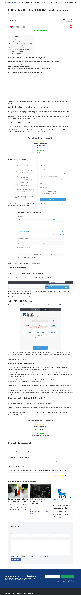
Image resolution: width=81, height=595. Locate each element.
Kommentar (14, 538)
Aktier (18, 504)
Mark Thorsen (13, 13)
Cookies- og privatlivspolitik (24, 593)
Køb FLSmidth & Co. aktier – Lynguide (19, 40)
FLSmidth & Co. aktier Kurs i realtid (18, 42)
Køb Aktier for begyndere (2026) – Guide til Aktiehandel (39, 501)
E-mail (32, 533)
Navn (12, 533)
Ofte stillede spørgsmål (15, 53)
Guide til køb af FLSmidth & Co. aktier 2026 (20, 43)
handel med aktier (25, 359)
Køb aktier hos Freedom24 (16, 45)
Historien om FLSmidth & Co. (17, 47)
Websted (53, 533)
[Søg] (56, 2)
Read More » (15, 511)
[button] (10, 2)
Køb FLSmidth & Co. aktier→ (40, 30)
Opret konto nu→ (40, 150)
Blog (32, 593)
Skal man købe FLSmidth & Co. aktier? (19, 49)
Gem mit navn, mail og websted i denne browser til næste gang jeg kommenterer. (30, 556)
